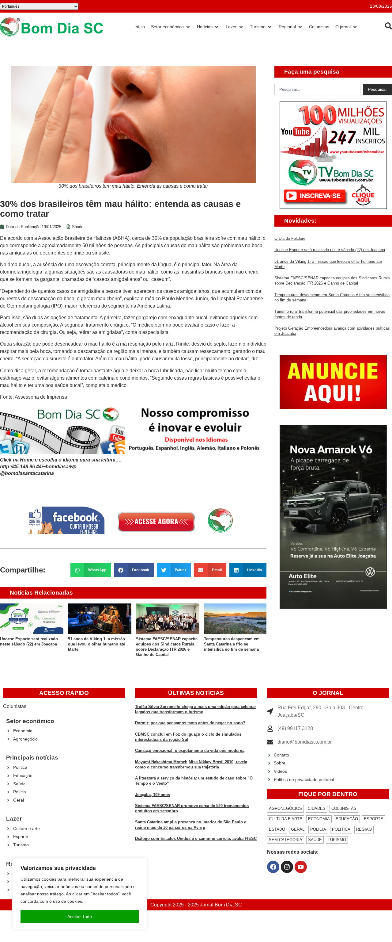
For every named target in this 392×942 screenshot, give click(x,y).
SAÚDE (315, 839)
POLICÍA (318, 829)
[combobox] (317, 89)
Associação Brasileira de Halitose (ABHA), (84, 238)
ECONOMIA (319, 819)
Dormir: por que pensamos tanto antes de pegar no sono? (190, 723)
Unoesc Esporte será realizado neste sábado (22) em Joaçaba (329, 249)
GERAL (297, 829)
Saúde (77, 226)
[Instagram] (287, 867)
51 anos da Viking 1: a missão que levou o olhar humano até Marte (96, 644)
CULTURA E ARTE (285, 819)
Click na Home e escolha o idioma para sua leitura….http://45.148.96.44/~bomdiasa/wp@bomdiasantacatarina (61, 466)
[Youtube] (301, 867)
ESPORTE (373, 819)
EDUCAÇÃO (347, 819)
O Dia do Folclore (289, 238)
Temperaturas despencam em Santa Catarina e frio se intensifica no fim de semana (232, 644)
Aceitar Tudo (79, 916)
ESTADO (277, 829)
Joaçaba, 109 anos (152, 794)
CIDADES (317, 808)
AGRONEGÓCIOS (285, 808)
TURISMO (337, 839)
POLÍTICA (341, 829)
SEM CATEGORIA (285, 839)
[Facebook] (273, 867)
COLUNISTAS (343, 808)
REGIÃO (364, 829)
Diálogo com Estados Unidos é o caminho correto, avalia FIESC (196, 838)
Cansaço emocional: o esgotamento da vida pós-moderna (189, 750)
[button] (90, 570)
